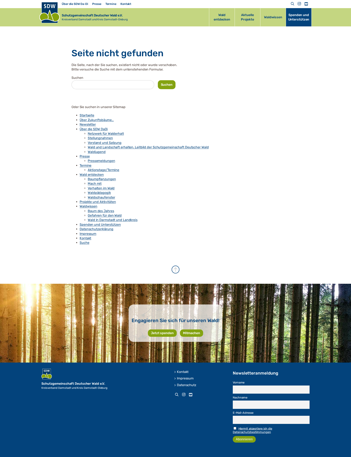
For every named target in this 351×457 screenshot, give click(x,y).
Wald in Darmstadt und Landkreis (113, 220)
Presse (85, 156)
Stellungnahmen (100, 138)
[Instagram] (299, 4)
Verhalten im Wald (101, 188)
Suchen (77, 78)
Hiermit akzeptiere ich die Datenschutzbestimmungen (252, 430)
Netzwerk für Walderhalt (106, 133)
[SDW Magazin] (306, 4)
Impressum (88, 234)
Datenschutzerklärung (96, 229)
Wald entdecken (92, 175)
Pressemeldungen (101, 161)
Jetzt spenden (162, 333)
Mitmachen (191, 333)
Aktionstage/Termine (103, 170)
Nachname (240, 397)
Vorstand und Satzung (104, 143)
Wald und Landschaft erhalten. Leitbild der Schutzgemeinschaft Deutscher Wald (148, 147)
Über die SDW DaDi (94, 129)
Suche (84, 243)
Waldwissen (88, 206)
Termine (85, 165)
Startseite (87, 115)
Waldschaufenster (101, 197)
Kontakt (85, 238)
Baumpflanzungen (102, 179)
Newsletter (88, 124)
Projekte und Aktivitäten (98, 202)
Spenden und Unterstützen (100, 224)
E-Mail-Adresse (243, 413)
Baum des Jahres (101, 211)
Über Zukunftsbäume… (97, 120)
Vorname (239, 382)
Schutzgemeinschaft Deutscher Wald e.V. (92, 15)
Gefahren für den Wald (105, 215)
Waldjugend (97, 152)
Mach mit (95, 183)
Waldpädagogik (99, 193)
